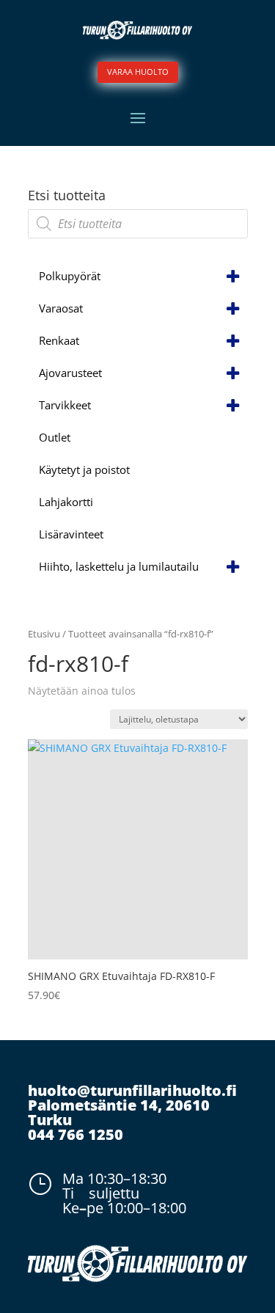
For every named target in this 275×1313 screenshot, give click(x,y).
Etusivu (44, 633)
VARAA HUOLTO (138, 71)
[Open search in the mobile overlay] (138, 223)
